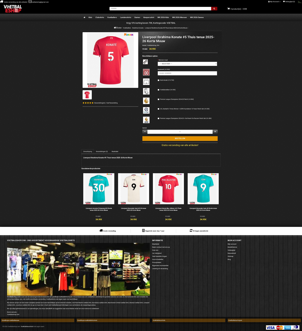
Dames (137, 17)
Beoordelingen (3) (102, 151)
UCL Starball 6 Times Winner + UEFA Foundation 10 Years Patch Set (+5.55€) (185, 109)
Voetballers (112, 17)
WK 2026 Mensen (179, 17)
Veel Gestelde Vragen (159, 256)
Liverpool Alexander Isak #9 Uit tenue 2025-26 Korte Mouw (133, 209)
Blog (229, 259)
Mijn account (232, 244)
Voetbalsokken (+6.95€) (168, 90)
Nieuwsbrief (232, 253)
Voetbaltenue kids (159, 320)
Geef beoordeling (112, 103)
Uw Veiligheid (156, 253)
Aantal (144, 128)
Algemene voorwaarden (160, 265)
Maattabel (115, 151)
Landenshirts (125, 17)
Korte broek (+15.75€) (167, 80)
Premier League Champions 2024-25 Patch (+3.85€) (177, 99)
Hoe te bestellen (157, 259)
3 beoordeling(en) (99, 103)
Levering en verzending (160, 268)
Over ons (155, 250)
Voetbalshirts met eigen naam (56, 299)
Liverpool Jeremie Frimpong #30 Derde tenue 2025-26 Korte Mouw (99, 209)
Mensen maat (163, 60)
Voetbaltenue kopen (235, 320)
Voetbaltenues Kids (58, 305)
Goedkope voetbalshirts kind (87, 320)
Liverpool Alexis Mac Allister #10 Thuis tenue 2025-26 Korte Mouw (168, 209)
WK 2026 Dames (197, 17)
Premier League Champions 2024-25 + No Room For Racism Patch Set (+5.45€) (186, 118)
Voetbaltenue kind (27, 326)
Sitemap (230, 256)
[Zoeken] (214, 8)
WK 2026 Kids (163, 17)
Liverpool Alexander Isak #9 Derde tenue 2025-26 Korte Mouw (203, 209)
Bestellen (180, 138)
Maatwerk (161, 69)
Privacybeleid (156, 262)
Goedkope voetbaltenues (10, 320)
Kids (90, 17)
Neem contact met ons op (161, 247)
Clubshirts (99, 17)
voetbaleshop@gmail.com (40, 2)
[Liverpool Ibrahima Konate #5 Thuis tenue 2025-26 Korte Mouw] (110, 60)
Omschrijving (87, 151)
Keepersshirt (148, 17)
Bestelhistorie (232, 247)
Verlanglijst (231, 250)
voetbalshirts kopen (66, 297)
